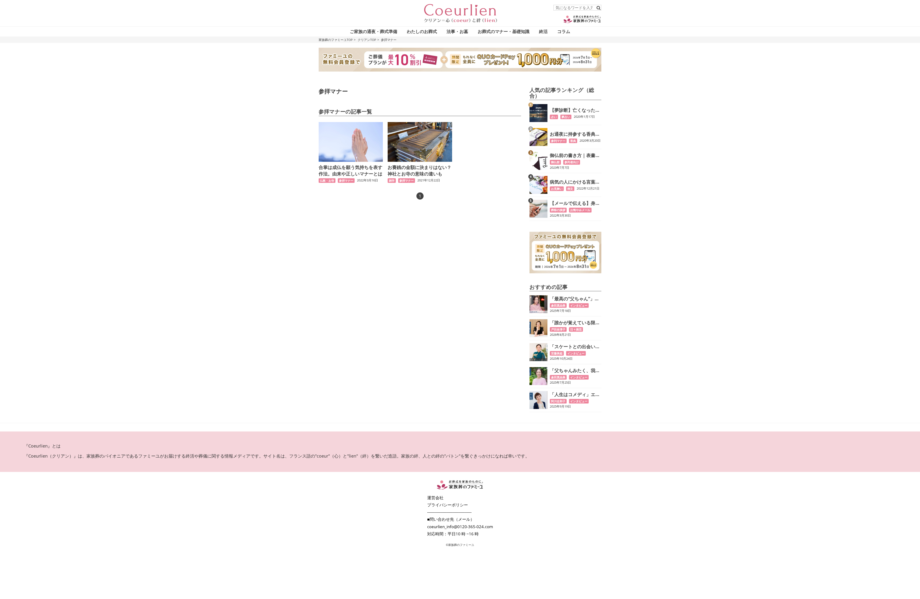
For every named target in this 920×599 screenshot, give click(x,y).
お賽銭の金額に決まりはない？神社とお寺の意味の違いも (419, 170)
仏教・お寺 (327, 181)
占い (554, 117)
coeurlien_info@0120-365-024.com (460, 526)
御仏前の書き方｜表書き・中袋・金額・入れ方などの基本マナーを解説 (575, 155)
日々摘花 (576, 329)
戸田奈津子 (558, 329)
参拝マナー (346, 181)
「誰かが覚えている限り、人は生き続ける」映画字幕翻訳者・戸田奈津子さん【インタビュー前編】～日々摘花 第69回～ (575, 322)
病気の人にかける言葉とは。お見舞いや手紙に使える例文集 (575, 182)
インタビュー (578, 305)
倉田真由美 (558, 305)
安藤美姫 (557, 353)
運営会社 (435, 497)
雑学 (392, 181)
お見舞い (557, 189)
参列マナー (558, 141)
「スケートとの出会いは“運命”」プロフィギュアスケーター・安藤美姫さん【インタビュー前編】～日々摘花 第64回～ (575, 346)
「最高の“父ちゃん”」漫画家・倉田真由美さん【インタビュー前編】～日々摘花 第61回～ (575, 299)
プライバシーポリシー (447, 505)
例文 (570, 189)
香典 (573, 141)
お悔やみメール (580, 210)
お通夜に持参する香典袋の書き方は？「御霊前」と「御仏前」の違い (575, 134)
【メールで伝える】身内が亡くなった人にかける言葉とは (575, 203)
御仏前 (555, 162)
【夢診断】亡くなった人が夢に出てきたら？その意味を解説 (575, 110)
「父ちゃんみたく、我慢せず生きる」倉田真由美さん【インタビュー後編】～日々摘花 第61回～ (575, 370)
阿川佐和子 (558, 401)
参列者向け (571, 162)
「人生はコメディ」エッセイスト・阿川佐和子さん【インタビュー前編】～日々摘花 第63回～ (575, 394)
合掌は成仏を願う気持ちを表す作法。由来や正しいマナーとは (350, 170)
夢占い (566, 117)
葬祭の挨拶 (558, 210)
